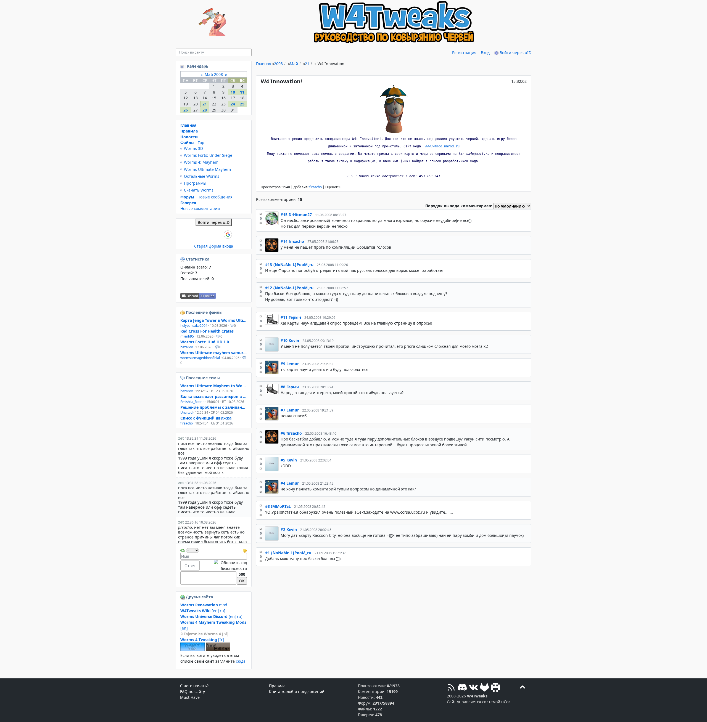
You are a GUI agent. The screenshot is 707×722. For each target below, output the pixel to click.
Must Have (190, 697)
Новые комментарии (200, 208)
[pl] (206, 633)
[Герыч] (271, 321)
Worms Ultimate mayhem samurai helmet (213, 352)
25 (242, 104)
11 (242, 92)
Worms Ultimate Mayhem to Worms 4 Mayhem (213, 385)
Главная (263, 63)
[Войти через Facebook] (209, 234)
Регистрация (464, 52)
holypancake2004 (193, 325)
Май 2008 (214, 74)
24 (233, 104)
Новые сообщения (215, 197)
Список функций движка (205, 418)
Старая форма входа (213, 246)
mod (203, 604)
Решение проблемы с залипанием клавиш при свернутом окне (213, 407)
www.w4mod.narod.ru (442, 146)
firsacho (315, 187)
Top (201, 142)
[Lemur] (271, 368)
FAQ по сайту (192, 691)
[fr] (202, 639)
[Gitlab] (484, 688)
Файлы (187, 142)
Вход (485, 52)
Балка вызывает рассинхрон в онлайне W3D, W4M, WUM (213, 396)
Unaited (186, 412)
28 (204, 110)
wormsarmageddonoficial (200, 357)
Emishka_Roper (192, 401)
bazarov (186, 347)
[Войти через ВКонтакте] (200, 234)
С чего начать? (194, 685)
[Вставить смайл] (244, 550)
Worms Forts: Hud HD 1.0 (204, 341)
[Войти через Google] (228, 234)
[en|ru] (202, 610)
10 (233, 92)
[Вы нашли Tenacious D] (183, 377)
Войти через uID (514, 52)
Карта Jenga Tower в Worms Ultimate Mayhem (213, 320)
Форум (187, 197)
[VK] (473, 688)
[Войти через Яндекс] (218, 234)
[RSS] (451, 688)
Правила (189, 131)
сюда (241, 661)
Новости (189, 136)
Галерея (188, 202)
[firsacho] (271, 245)
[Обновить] (182, 550)
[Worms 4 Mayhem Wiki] (192, 649)
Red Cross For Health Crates (207, 331)
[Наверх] (522, 688)
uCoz (505, 701)
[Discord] (462, 688)
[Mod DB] (495, 688)
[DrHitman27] (271, 220)
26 (185, 110)
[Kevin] (271, 344)
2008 (278, 63)
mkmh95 (187, 336)
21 (307, 63)
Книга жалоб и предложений (297, 691)
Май (294, 63)
